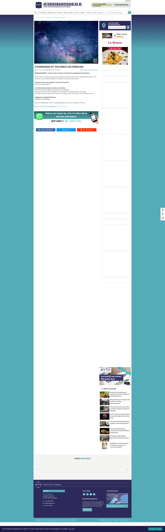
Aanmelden (87, 427)
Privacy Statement (124, 437)
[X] (87, 412)
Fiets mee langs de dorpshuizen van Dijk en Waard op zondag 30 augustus (119, 326)
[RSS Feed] (94, 412)
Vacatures (89, 12)
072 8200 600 (49, 418)
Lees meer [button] (71, 529)
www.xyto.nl (48, 423)
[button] (36, 387)
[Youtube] (91, 412)
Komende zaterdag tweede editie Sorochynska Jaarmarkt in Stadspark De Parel (120, 311)
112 (38, 12)
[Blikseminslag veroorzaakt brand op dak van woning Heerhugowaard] (104, 319)
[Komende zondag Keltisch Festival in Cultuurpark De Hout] (104, 356)
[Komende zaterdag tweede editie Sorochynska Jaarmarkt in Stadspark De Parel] (104, 312)
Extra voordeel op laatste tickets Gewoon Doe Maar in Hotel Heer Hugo (120, 333)
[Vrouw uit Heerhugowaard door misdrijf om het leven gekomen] (104, 341)
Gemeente (59, 12)
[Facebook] (84, 412)
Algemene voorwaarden (105, 437)
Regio (65, 12)
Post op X (67, 130)
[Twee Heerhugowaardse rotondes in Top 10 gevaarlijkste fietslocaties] (104, 348)
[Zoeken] (129, 12)
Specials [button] (70, 12)
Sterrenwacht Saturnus (91, 70)
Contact (100, 12)
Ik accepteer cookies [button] (155, 529)
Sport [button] (76, 12)
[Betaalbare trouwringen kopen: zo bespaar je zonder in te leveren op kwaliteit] (104, 363)
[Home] (35, 12)
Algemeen (43, 12)
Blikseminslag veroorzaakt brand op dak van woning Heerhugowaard (120, 319)
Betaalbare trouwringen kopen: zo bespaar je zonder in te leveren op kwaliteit (119, 362)
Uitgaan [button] (82, 12)
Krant (95, 12)
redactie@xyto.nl (50, 421)
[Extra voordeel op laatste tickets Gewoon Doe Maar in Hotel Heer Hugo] (104, 334)
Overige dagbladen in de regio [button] (115, 423)
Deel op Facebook (47, 130)
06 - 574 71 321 (73, 121)
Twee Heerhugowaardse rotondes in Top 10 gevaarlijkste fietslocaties (120, 348)
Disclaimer (115, 437)
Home (37, 17)
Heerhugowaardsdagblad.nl (62, 4)
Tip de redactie (88, 130)
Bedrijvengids (51, 12)
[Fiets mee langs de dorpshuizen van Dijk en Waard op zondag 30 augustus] (104, 326)
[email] (163, 218)
